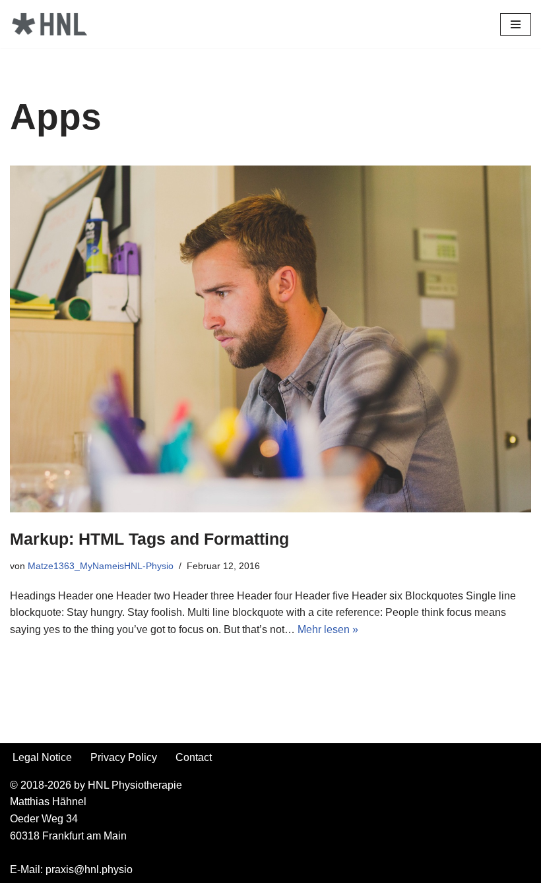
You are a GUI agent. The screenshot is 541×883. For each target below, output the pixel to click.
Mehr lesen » (328, 629)
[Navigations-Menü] (515, 24)
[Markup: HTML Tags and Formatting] (270, 339)
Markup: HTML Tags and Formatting (149, 539)
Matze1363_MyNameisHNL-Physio (101, 566)
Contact (193, 757)
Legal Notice (42, 757)
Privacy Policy (123, 757)
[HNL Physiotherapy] (49, 24)
